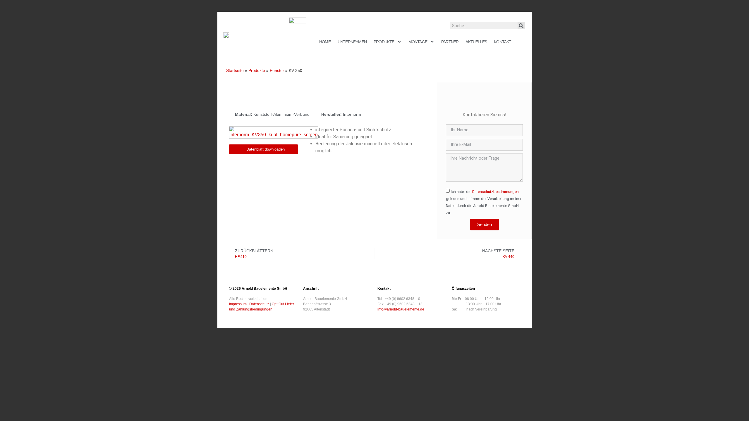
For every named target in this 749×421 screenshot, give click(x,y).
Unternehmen (352, 41)
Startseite (235, 70)
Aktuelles (476, 41)
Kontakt (502, 41)
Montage (417, 41)
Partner (449, 41)
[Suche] (521, 25)
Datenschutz (259, 304)
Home (325, 41)
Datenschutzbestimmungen (495, 191)
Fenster (277, 70)
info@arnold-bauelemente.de (400, 309)
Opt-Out (278, 304)
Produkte (384, 41)
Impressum (238, 304)
